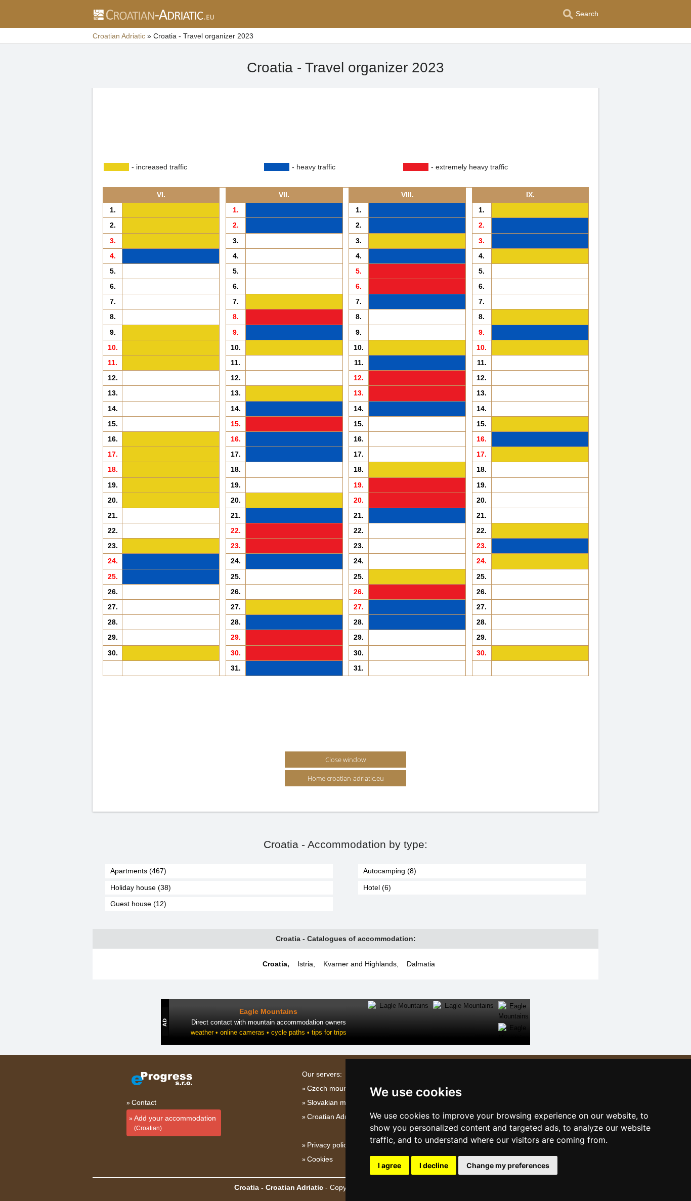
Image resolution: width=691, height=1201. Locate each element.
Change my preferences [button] (507, 1165)
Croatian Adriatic (333, 1117)
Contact (144, 1102)
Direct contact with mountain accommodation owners (268, 1022)
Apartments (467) (138, 871)
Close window (345, 759)
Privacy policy (329, 1145)
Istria (305, 964)
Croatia (275, 964)
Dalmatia (421, 964)
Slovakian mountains (340, 1102)
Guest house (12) (138, 904)
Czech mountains (335, 1088)
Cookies (320, 1159)
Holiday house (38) (140, 887)
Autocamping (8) (389, 871)
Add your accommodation (175, 1123)
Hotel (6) (377, 887)
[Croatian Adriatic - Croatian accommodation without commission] (153, 14)
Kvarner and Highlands (360, 964)
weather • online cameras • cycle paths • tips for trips (269, 1032)
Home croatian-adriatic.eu (346, 778)
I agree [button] (389, 1165)
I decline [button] (433, 1165)
